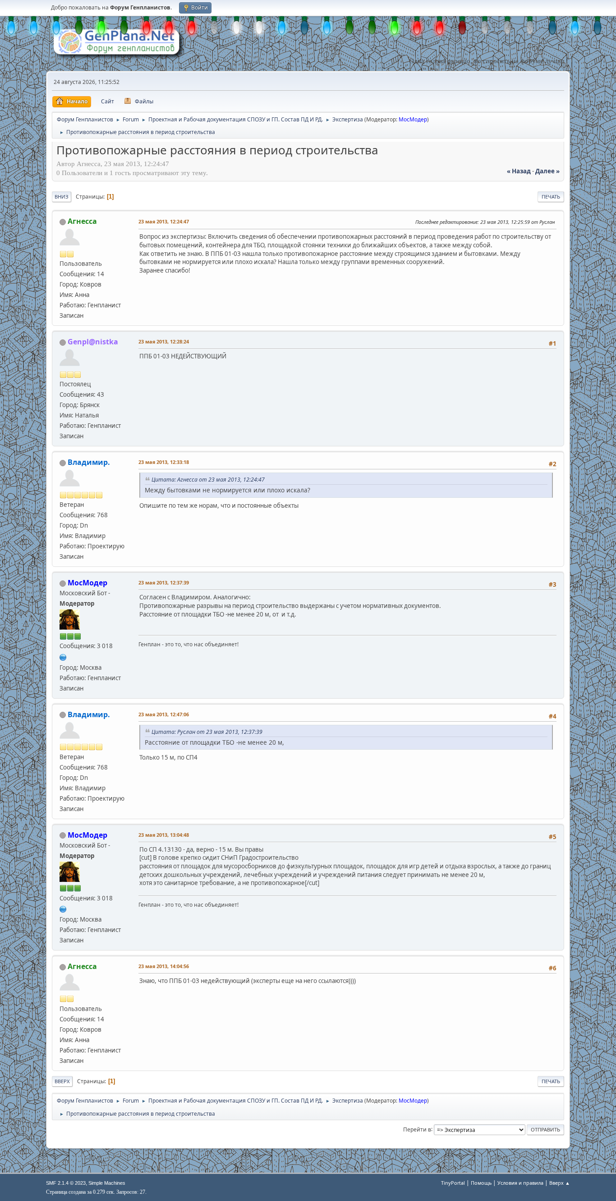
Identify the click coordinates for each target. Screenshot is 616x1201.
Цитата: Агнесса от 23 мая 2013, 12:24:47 (208, 479)
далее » (547, 171)
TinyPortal (453, 1182)
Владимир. (89, 462)
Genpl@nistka (93, 342)
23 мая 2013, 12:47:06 (163, 714)
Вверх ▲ (559, 1182)
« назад (519, 171)
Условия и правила (520, 1182)
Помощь (481, 1182)
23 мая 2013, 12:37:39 (163, 582)
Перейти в (417, 1129)
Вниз (62, 196)
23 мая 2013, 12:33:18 (163, 462)
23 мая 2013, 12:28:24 (163, 341)
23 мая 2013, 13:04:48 (163, 834)
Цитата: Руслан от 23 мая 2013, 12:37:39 (207, 732)
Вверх (62, 1081)
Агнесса (82, 221)
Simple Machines (106, 1183)
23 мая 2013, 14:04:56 (163, 966)
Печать (551, 196)
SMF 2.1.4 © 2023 (66, 1183)
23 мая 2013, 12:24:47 (163, 221)
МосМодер (413, 119)
